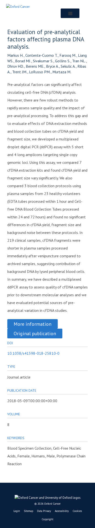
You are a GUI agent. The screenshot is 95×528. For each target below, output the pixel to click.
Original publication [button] (35, 333)
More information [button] (32, 324)
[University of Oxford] (47, 496)
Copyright (47, 519)
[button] (70, 13)
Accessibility (62, 511)
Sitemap (28, 511)
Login (16, 511)
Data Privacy (44, 511)
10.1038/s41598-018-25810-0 (33, 353)
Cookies (77, 511)
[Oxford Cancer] (18, 6)
